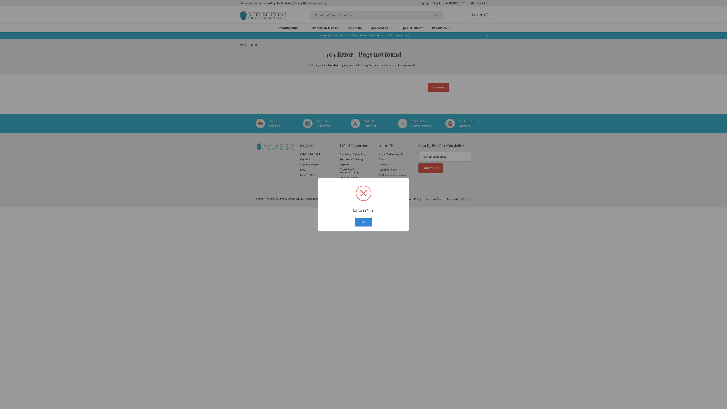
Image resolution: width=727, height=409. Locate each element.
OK (363, 222)
